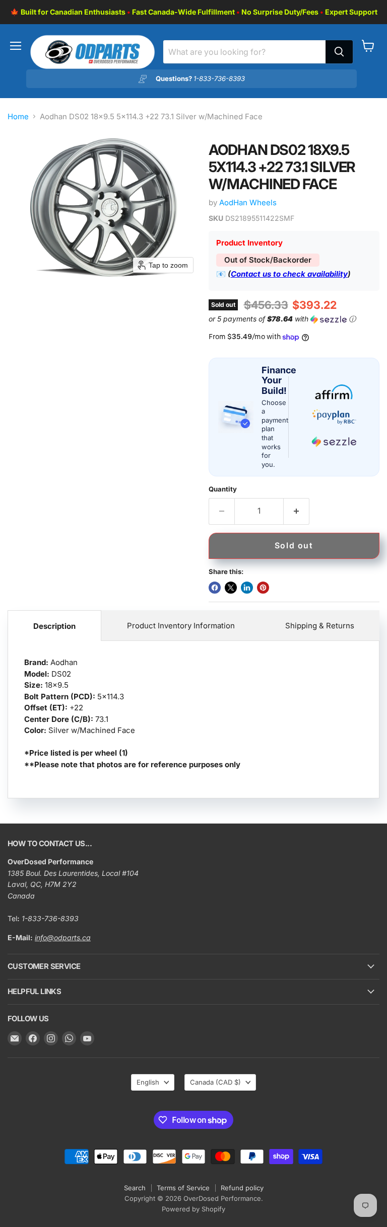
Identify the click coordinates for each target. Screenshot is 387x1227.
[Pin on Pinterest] (263, 588)
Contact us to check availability (289, 274)
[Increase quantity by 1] (296, 511)
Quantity (223, 489)
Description (54, 626)
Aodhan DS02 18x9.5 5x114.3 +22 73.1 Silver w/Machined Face (132, 713)
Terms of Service (183, 1188)
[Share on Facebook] (215, 588)
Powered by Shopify (193, 1209)
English (148, 1082)
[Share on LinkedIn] (247, 588)
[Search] (339, 51)
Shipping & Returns (319, 625)
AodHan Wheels (248, 202)
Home (18, 116)
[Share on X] (231, 588)
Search (135, 1188)
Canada (215, 1082)
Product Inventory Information (181, 625)
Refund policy (242, 1188)
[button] (292, 319)
